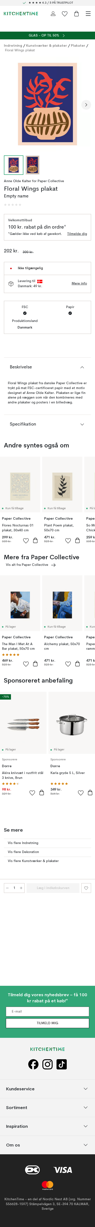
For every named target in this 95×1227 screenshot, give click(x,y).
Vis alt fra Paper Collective (27, 565)
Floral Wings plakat (20, 50)
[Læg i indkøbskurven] (35, 540)
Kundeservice (20, 1089)
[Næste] (86, 105)
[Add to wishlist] (26, 540)
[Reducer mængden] (7, 888)
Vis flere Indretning (23, 843)
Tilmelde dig (77, 234)
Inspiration (17, 1126)
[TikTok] (62, 1064)
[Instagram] (47, 1064)
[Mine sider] (53, 13)
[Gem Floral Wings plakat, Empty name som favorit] (86, 888)
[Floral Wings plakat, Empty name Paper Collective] (47, 104)
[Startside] (21, 13)
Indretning (13, 45)
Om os (13, 1145)
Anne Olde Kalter (17, 181)
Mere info (79, 283)
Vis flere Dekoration (23, 852)
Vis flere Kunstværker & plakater (33, 861)
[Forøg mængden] (21, 888)
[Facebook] (33, 1064)
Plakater (78, 45)
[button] (12, 204)
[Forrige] (9, 105)
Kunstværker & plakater (46, 45)
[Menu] (88, 13)
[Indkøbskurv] (76, 13)
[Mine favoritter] (65, 13)
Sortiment (16, 1107)
